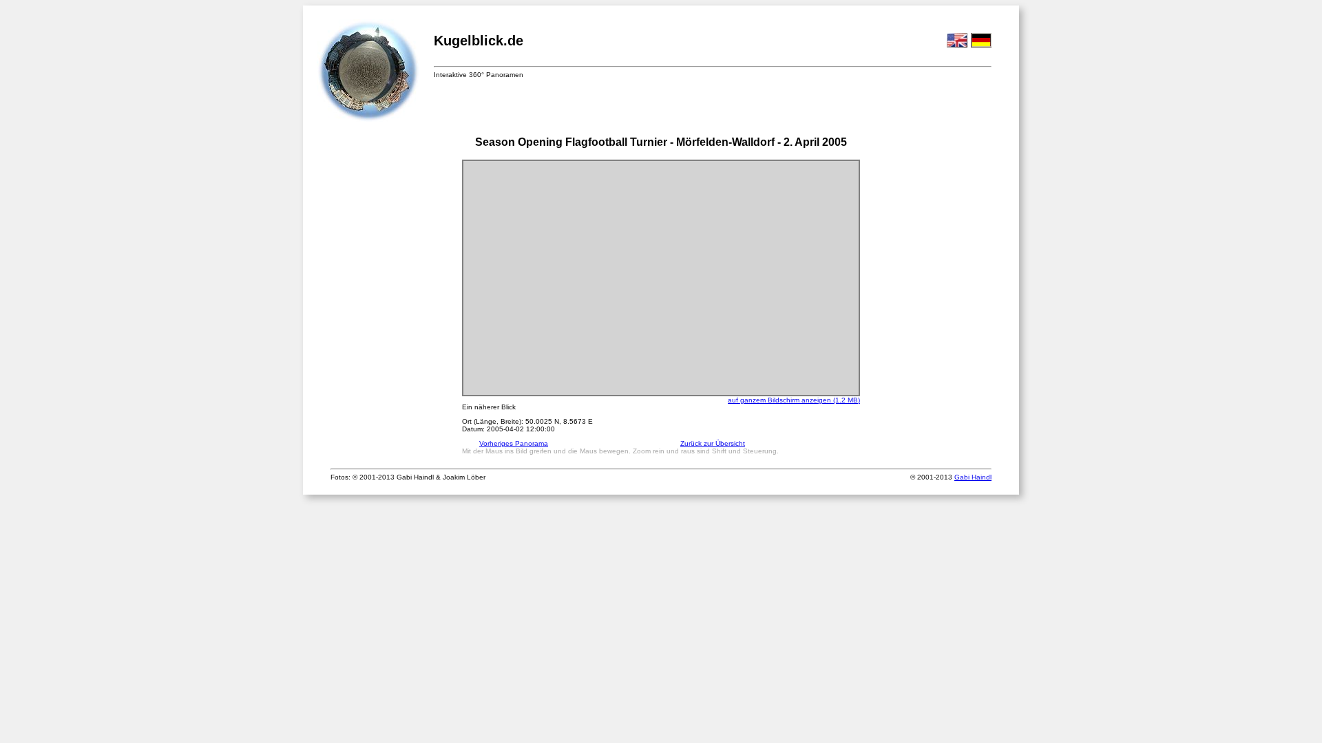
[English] (957, 45)
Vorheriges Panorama (513, 443)
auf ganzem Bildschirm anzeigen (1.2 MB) (794, 400)
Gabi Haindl (973, 477)
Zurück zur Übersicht (712, 443)
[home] (368, 71)
